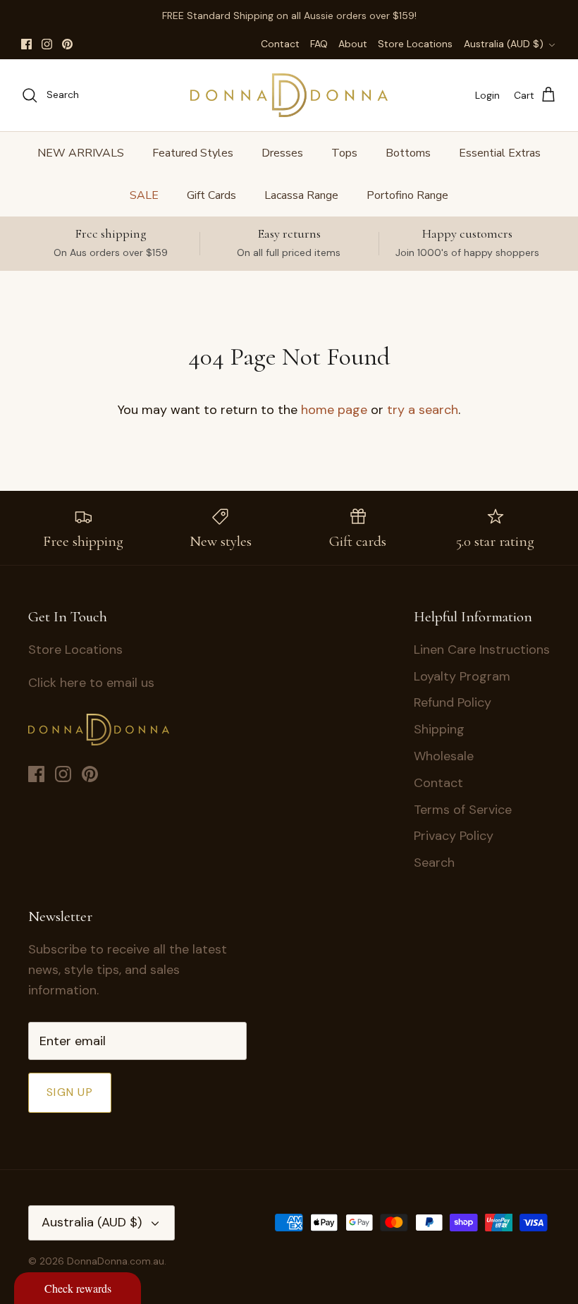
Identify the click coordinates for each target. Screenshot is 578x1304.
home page (334, 409)
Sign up (70, 1092)
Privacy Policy (453, 835)
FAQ (319, 43)
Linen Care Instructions (482, 649)
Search (434, 862)
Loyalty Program (462, 676)
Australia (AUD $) (503, 43)
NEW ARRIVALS (80, 153)
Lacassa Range (301, 195)
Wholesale (444, 756)
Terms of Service (463, 809)
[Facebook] (26, 44)
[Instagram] (47, 44)
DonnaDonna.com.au (115, 1261)
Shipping (439, 729)
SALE (144, 195)
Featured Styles (192, 153)
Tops (344, 153)
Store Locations (415, 43)
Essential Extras (500, 153)
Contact (280, 43)
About (352, 43)
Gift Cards (211, 195)
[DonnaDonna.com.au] (289, 95)
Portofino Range (407, 195)
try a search (422, 409)
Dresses (282, 153)
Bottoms (408, 153)
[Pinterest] (67, 44)
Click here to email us (91, 682)
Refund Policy (452, 702)
